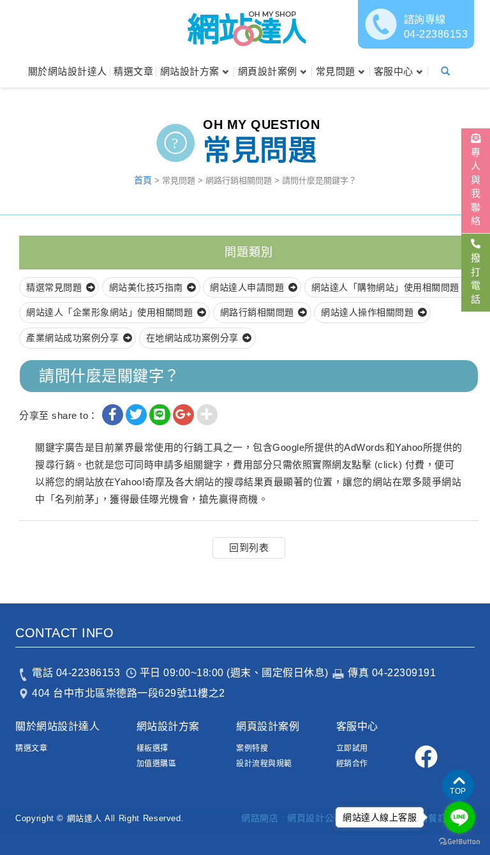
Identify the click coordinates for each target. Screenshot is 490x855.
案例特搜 (252, 748)
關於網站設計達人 (67, 71)
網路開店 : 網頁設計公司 (292, 818)
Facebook (426, 756)
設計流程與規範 (264, 763)
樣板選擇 (152, 748)
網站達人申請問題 (247, 287)
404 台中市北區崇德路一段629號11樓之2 (128, 693)
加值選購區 (157, 763)
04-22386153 (436, 27)
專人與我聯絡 (475, 187)
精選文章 (133, 71)
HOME (245, 27)
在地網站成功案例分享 (192, 338)
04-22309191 (404, 672)
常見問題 (335, 71)
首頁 (143, 180)
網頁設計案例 (267, 71)
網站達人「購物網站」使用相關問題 (385, 287)
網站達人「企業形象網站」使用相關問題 (109, 312)
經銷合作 (352, 763)
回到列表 (249, 547)
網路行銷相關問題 (257, 312)
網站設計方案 (189, 71)
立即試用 (352, 748)
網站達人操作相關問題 (367, 312)
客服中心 (393, 71)
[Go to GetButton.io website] (459, 842)
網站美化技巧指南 (146, 287)
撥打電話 (475, 278)
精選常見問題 (54, 287)
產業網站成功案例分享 (72, 338)
